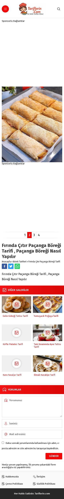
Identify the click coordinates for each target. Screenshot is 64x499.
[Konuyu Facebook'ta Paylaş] (4, 266)
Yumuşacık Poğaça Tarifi (46, 316)
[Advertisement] (32, 54)
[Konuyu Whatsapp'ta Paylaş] (17, 266)
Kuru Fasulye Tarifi (12, 375)
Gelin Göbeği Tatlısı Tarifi (15, 316)
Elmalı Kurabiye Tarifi (44, 375)
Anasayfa (6, 261)
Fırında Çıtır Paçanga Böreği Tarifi (44, 261)
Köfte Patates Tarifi (13, 344)
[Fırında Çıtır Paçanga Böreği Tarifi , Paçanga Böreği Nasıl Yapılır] (32, 161)
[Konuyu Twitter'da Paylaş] (11, 266)
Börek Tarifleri (19, 261)
